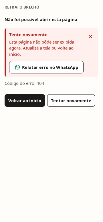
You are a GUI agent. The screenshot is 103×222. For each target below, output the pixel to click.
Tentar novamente (71, 100)
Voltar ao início (24, 100)
